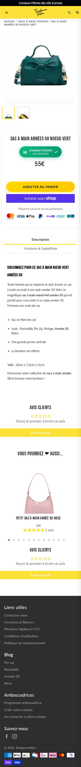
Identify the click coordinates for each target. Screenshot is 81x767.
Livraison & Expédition (40, 248)
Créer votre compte (18, 710)
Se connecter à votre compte (25, 716)
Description (40, 239)
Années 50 (12, 676)
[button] (34, 530)
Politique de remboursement (24, 643)
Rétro (8, 683)
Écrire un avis (40, 433)
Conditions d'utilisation (21, 636)
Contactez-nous (15, 615)
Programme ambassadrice (23, 703)
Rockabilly (11, 669)
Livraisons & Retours (19, 622)
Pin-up (9, 662)
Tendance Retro (26, 748)
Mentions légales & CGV (22, 629)
